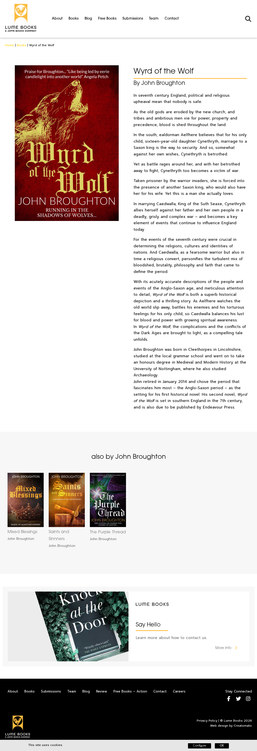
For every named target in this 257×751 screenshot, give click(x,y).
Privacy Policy (207, 720)
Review (101, 691)
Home (9, 45)
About (57, 19)
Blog (88, 19)
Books (74, 19)
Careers (179, 691)
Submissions (132, 19)
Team (154, 19)
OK (222, 745)
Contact (172, 19)
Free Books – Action (130, 691)
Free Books (107, 19)
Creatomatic (243, 725)
